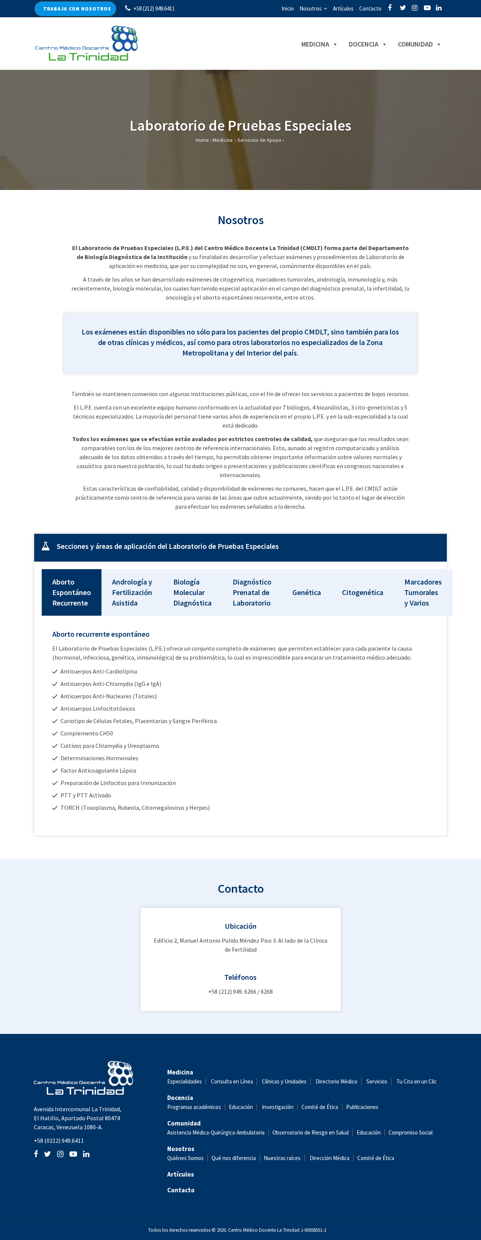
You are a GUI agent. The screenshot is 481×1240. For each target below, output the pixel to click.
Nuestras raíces (282, 1158)
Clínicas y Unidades (284, 1081)
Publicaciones (362, 1106)
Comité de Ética (319, 1106)
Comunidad (415, 44)
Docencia (363, 44)
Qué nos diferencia (234, 1158)
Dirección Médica (329, 1158)
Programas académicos (194, 1106)
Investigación (277, 1106)
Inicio (287, 8)
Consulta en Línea (232, 1081)
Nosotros (310, 8)
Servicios (376, 1081)
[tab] (240, 548)
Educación (241, 1106)
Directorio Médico (336, 1081)
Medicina (315, 44)
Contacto (370, 8)
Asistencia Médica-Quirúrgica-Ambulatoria (216, 1132)
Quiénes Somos (185, 1158)
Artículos (343, 8)
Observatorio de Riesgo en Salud (310, 1132)
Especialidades (184, 1081)
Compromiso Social (411, 1132)
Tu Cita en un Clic (416, 1081)
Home (202, 140)
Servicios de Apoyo (259, 140)
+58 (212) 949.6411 (154, 8)
